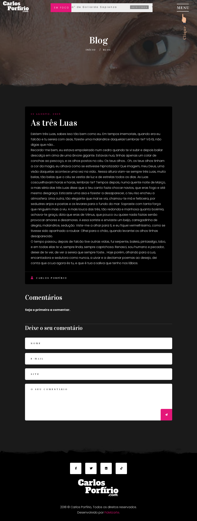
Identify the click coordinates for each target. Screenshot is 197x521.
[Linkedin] (106, 468)
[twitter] (91, 468)
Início (91, 49)
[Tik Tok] (121, 468)
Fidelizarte (111, 512)
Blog (107, 49)
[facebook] (75, 468)
